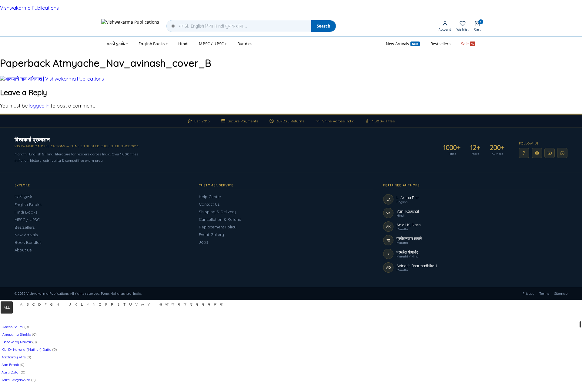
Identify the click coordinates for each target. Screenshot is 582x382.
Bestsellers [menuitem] (440, 43)
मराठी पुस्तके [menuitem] (117, 43)
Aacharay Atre (14, 357)
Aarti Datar (11, 372)
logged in (39, 106)
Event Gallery (211, 234)
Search (323, 26)
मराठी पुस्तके (23, 196)
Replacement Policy (217, 226)
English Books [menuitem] (153, 43)
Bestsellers (25, 227)
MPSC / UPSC (27, 219)
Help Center (210, 196)
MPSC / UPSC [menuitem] (212, 43)
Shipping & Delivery (217, 211)
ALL (7, 307)
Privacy (528, 293)
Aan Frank (10, 364)
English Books (28, 204)
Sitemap (560, 293)
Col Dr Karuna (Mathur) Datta (27, 349)
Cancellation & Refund (220, 219)
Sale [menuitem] (467, 43)
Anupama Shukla (16, 334)
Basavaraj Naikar (17, 342)
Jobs (203, 242)
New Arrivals (26, 234)
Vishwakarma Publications (29, 8)
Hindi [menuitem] (183, 43)
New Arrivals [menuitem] (402, 43)
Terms (544, 293)
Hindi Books (26, 212)
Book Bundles (28, 242)
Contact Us (209, 204)
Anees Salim (13, 326)
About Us (23, 249)
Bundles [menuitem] (245, 43)
